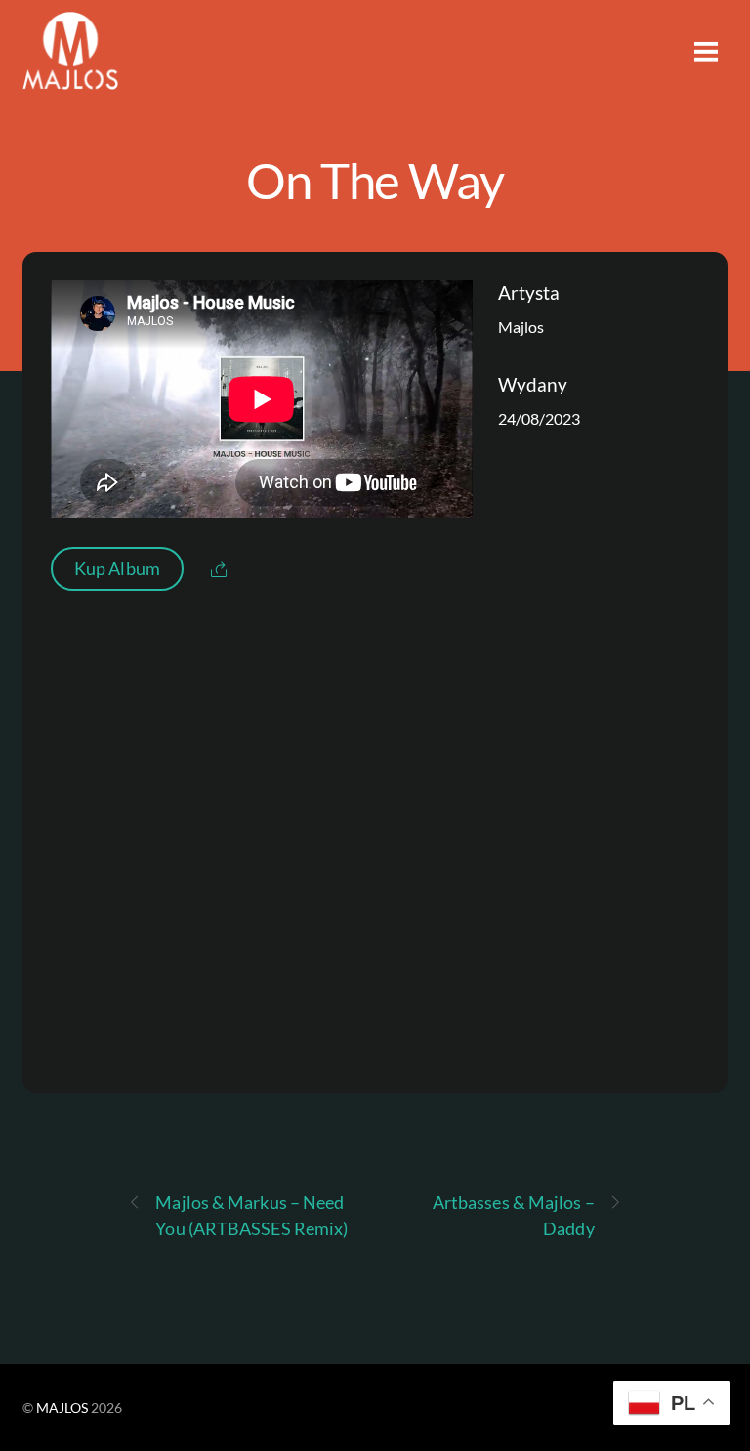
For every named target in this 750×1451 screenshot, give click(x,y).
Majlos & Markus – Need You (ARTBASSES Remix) (251, 1215)
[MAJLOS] (70, 78)
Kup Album (117, 568)
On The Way (375, 179)
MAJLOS (62, 1408)
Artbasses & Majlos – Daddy (514, 1215)
